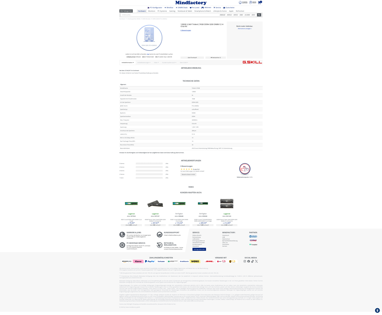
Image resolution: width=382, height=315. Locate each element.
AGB (223, 237)
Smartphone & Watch (202, 11)
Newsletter (195, 246)
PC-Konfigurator (156, 7)
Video (155, 62)
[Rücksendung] (173, 246)
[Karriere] (136, 236)
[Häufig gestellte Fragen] (173, 234)
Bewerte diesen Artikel (188, 174)
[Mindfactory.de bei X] (256, 261)
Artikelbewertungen (143, 62)
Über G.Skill (183, 62)
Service (218, 7)
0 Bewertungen (186, 30)
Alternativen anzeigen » (245, 28)
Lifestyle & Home (220, 11)
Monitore (151, 11)
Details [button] (131, 208)
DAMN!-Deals (182, 7)
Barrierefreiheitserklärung (229, 241)
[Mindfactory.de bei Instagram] (244, 261)
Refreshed (240, 11)
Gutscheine (229, 7)
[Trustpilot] (253, 244)
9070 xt (229, 15)
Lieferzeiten (195, 239)
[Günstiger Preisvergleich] (253, 240)
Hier (148, 54)
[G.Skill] (252, 62)
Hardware (142, 11)
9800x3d (222, 15)
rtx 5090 (247, 15)
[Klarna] (138, 261)
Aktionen (207, 7)
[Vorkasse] (161, 261)
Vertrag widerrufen (199, 249)
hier (174, 304)
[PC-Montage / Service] (136, 246)
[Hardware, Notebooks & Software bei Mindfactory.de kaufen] (191, 3)
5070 (253, 15)
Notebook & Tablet (185, 11)
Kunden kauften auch (168, 62)
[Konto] (252, 2)
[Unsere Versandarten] (221, 261)
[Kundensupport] (243, 2)
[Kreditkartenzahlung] (184, 261)
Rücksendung (196, 237)
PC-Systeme (162, 11)
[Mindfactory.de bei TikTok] (252, 261)
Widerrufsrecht (196, 235)
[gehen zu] (119, 155)
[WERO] (195, 261)
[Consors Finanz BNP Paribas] (172, 261)
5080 (241, 15)
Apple (231, 11)
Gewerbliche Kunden (198, 242)
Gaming (172, 11)
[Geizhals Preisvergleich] (253, 236)
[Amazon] (127, 261)
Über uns (225, 242)
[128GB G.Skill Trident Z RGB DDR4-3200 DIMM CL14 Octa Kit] (187, 169)
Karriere (224, 246)
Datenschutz (226, 239)
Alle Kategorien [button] (126, 11)
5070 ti (236, 15)
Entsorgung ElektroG (198, 241)
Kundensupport (197, 244)
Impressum (225, 235)
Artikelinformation (127, 62)
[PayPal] (149, 261)
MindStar (169, 7)
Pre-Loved (195, 7)
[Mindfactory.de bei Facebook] (248, 261)
